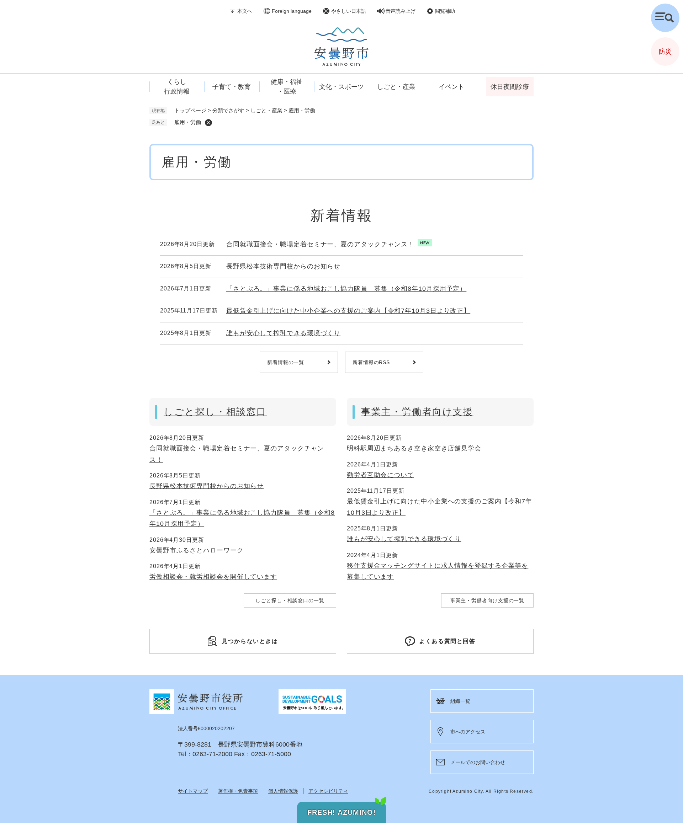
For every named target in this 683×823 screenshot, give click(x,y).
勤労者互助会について (380, 475)
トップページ (190, 110)
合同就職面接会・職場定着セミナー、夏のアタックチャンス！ (320, 244)
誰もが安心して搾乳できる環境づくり (283, 333)
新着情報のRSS (371, 362)
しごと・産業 (266, 110)
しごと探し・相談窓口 (215, 411)
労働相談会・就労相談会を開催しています (213, 576)
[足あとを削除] (208, 122)
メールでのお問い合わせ (477, 762)
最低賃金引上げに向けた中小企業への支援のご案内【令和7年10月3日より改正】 (348, 310)
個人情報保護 (283, 791)
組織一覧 (460, 701)
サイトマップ (193, 791)
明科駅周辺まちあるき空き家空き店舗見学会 (414, 448)
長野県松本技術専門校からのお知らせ (283, 266)
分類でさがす (228, 110)
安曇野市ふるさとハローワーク (196, 550)
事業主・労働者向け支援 (417, 411)
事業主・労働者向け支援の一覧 (487, 600)
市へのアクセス (467, 731)
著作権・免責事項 (238, 791)
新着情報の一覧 (285, 362)
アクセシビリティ (328, 791)
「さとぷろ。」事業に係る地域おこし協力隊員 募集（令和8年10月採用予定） (346, 288)
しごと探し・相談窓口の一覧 (289, 600)
